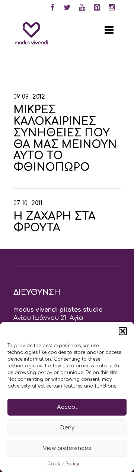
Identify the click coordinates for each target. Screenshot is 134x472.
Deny (67, 428)
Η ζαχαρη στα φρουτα (54, 222)
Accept (67, 407)
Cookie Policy (63, 463)
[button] (123, 331)
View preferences (67, 448)
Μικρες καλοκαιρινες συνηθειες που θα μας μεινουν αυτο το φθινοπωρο (65, 138)
